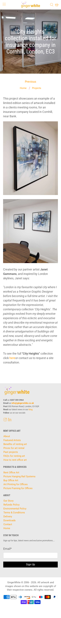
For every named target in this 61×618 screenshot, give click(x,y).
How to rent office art (15, 459)
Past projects (10, 452)
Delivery (7, 516)
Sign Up (30, 564)
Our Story (8, 500)
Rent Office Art (11, 472)
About (6, 436)
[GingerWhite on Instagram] (5, 420)
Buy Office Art (10, 480)
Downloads (9, 520)
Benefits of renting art (15, 444)
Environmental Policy (14, 508)
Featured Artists (12, 440)
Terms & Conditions (14, 512)
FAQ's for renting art (14, 455)
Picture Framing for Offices (18, 488)
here (12, 358)
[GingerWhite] (30, 5)
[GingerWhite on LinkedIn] (10, 420)
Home (23, 88)
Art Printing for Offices (15, 484)
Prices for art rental (13, 448)
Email (7, 548)
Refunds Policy (11, 504)
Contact (7, 524)
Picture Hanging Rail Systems (19, 476)
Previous (30, 81)
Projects (36, 88)
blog (31, 409)
